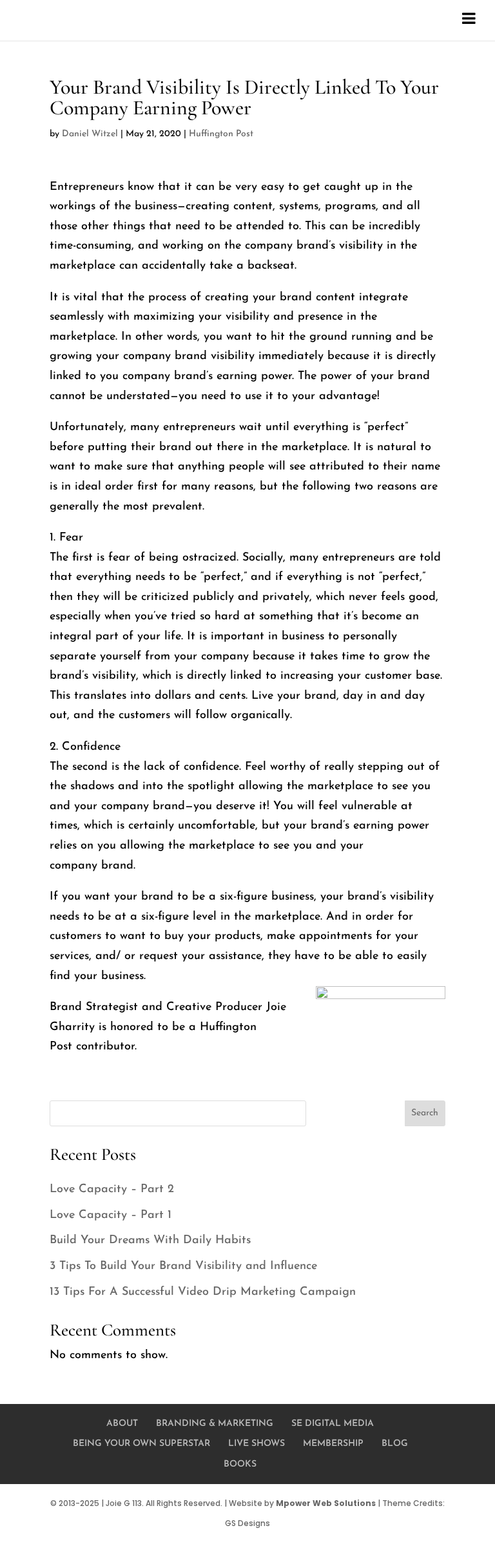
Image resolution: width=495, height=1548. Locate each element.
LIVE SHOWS (256, 1444)
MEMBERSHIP (333, 1444)
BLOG (395, 1444)
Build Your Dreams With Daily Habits (150, 1240)
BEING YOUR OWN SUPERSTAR (141, 1444)
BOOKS (240, 1464)
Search (424, 1113)
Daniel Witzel (90, 134)
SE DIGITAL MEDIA (332, 1424)
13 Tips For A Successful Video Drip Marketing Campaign (203, 1292)
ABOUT (122, 1424)
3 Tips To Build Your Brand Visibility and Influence (183, 1266)
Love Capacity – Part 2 (112, 1189)
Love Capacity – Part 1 (110, 1215)
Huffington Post (221, 134)
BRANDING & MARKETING (214, 1424)
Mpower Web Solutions (326, 1503)
